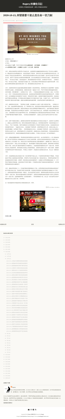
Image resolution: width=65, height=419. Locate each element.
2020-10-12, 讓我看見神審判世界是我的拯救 (17, 305)
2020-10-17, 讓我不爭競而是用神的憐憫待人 (17, 293)
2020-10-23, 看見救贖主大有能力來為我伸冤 (17, 279)
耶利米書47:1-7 (14, 61)
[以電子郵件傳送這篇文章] (6, 216)
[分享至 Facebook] (10, 216)
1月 (8, 352)
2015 (6, 364)
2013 (6, 368)
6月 (8, 340)
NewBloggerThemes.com (43, 416)
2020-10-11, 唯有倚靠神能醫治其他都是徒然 (17, 307)
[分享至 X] (9, 216)
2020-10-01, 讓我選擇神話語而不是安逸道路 (17, 331)
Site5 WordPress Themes (25, 416)
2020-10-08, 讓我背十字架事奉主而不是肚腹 (17, 315)
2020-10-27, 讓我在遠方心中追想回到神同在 (17, 270)
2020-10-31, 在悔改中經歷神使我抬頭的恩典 (17, 261)
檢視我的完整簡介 (8, 403)
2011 (6, 373)
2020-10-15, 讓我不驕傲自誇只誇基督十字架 (17, 298)
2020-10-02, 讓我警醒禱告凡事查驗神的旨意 (17, 329)
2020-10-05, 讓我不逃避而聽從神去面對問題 (17, 322)
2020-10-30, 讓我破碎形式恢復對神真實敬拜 (17, 263)
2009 (6, 378)
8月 (8, 336)
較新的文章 (3, 224)
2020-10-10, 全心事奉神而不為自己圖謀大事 (17, 310)
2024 (6, 242)
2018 (6, 357)
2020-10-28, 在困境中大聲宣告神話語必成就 (17, 268)
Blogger (42, 414)
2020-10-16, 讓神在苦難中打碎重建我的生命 (17, 296)
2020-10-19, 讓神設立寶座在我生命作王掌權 (17, 289)
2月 (8, 350)
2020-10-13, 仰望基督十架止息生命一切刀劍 (27, 15)
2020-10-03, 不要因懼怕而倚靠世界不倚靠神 (17, 326)
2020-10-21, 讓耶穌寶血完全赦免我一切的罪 (17, 284)
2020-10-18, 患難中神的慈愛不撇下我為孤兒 (17, 291)
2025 (6, 240)
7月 (8, 338)
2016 (6, 361)
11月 (8, 256)
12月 (8, 254)
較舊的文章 (62, 224)
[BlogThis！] (7, 216)
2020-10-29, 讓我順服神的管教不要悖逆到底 (17, 265)
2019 (6, 354)
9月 (8, 333)
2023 (6, 244)
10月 (8, 258)
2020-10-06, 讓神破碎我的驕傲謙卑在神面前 (17, 319)
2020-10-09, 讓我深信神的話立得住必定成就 (17, 312)
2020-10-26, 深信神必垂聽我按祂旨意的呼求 (17, 272)
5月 (8, 343)
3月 (8, 347)
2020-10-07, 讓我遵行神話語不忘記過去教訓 (17, 317)
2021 (6, 249)
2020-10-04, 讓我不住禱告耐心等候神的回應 (17, 324)
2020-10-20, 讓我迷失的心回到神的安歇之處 (17, 286)
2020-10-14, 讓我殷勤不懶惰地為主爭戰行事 (17, 300)
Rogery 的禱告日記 (32, 3)
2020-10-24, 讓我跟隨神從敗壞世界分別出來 (17, 277)
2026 (6, 237)
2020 (6, 251)
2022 (6, 247)
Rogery (14, 387)
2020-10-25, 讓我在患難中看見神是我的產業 (17, 275)
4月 (8, 345)
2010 (6, 375)
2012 (6, 371)
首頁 (32, 224)
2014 (6, 366)
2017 (6, 359)
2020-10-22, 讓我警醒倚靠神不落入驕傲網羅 (17, 282)
